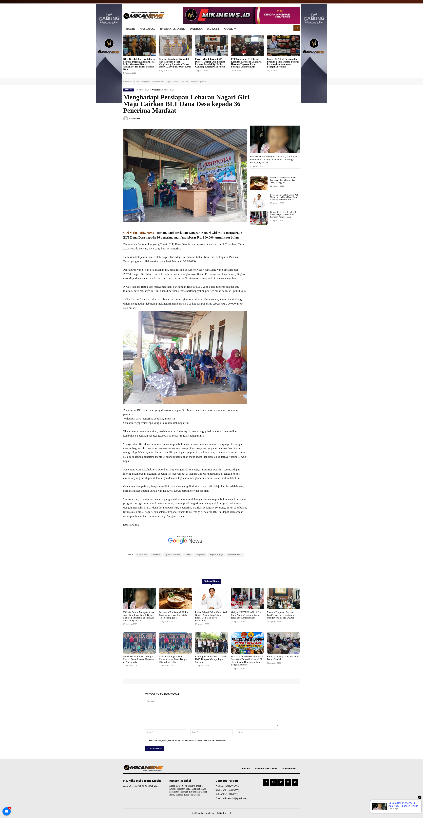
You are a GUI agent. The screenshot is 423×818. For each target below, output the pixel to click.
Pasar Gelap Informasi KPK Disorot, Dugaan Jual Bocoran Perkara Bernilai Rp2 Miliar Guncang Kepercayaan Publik (210, 63)
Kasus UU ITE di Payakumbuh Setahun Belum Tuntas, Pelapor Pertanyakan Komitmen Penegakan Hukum (283, 63)
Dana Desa (156, 555)
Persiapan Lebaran (235, 555)
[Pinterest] (289, 118)
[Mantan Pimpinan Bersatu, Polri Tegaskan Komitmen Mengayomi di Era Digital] (283, 598)
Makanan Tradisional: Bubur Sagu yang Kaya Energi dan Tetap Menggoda (283, 180)
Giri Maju (130, 232)
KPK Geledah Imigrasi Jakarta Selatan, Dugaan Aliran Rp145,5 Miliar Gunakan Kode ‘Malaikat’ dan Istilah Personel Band (139, 64)
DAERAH (135, 82)
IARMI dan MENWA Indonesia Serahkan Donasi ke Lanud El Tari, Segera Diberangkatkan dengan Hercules (247, 660)
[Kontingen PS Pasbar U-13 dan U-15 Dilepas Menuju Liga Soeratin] (211, 642)
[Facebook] (273, 118)
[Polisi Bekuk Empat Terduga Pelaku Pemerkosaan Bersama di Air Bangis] (139, 642)
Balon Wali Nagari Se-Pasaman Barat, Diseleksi (283, 658)
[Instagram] (273, 782)
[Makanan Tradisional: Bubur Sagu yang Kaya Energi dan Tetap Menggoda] (259, 183)
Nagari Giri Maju (216, 555)
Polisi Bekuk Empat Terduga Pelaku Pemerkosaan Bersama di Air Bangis (138, 659)
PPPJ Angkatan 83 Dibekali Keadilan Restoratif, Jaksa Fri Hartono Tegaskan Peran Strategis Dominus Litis (246, 63)
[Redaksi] (126, 118)
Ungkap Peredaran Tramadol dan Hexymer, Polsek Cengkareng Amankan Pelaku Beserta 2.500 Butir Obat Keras (175, 63)
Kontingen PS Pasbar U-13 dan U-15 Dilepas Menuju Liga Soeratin (211, 659)
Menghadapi (200, 555)
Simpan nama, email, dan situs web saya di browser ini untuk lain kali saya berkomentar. (188, 740)
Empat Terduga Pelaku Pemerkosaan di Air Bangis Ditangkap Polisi (173, 659)
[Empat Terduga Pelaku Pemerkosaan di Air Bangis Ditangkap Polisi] (175, 642)
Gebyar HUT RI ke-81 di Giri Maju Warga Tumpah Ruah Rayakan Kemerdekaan (283, 214)
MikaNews (146, 232)
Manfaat (188, 555)
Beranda (126, 82)
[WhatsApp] (296, 118)
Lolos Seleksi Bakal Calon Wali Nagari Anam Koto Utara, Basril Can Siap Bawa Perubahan (284, 197)
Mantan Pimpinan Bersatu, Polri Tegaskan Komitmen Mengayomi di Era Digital (280, 615)
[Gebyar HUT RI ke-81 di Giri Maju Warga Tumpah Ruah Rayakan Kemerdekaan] (259, 218)
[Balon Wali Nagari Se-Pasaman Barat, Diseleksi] (283, 642)
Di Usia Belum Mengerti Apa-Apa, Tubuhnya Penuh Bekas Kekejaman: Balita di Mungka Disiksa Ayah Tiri (273, 159)
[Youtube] (295, 782)
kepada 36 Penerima (172, 555)
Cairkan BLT (142, 555)
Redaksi (136, 118)
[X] (281, 118)
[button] (296, 28)
